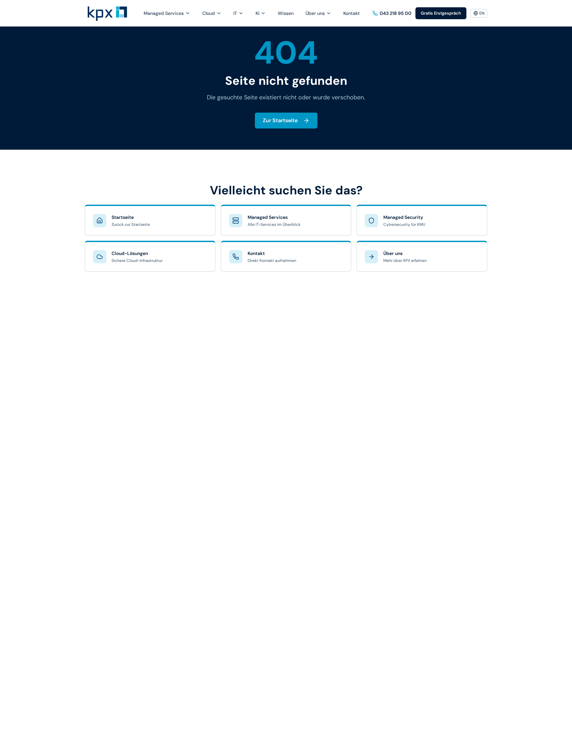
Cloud (208, 13)
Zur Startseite (280, 120)
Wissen (286, 13)
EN (481, 13)
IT (235, 13)
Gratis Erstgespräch (441, 13)
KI (257, 13)
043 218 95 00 (395, 13)
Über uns (315, 13)
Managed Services (164, 13)
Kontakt (351, 13)
